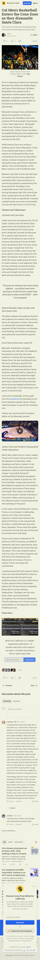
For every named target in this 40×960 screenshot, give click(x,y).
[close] (33, 886)
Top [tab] (4, 842)
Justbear (10, 815)
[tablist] (11, 701)
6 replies (12, 808)
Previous (9, 685)
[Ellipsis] (37, 721)
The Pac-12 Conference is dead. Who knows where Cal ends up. (14, 857)
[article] (20, 856)
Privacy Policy (27, 941)
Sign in (35, 3)
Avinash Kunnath (17, 861)
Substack (9, 955)
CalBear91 (11, 722)
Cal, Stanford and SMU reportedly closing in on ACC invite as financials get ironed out (13, 872)
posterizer (15, 399)
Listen (35, 35)
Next (32, 685)
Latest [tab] (10, 842)
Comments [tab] (7, 701)
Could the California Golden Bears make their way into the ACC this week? (13, 879)
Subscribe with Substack (21, 931)
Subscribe (27, 3)
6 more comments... (9, 831)
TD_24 (9, 34)
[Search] (36, 842)
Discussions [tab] (19, 842)
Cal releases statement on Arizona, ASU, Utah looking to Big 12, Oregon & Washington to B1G (14, 851)
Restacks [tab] (16, 701)
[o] (20, 431)
